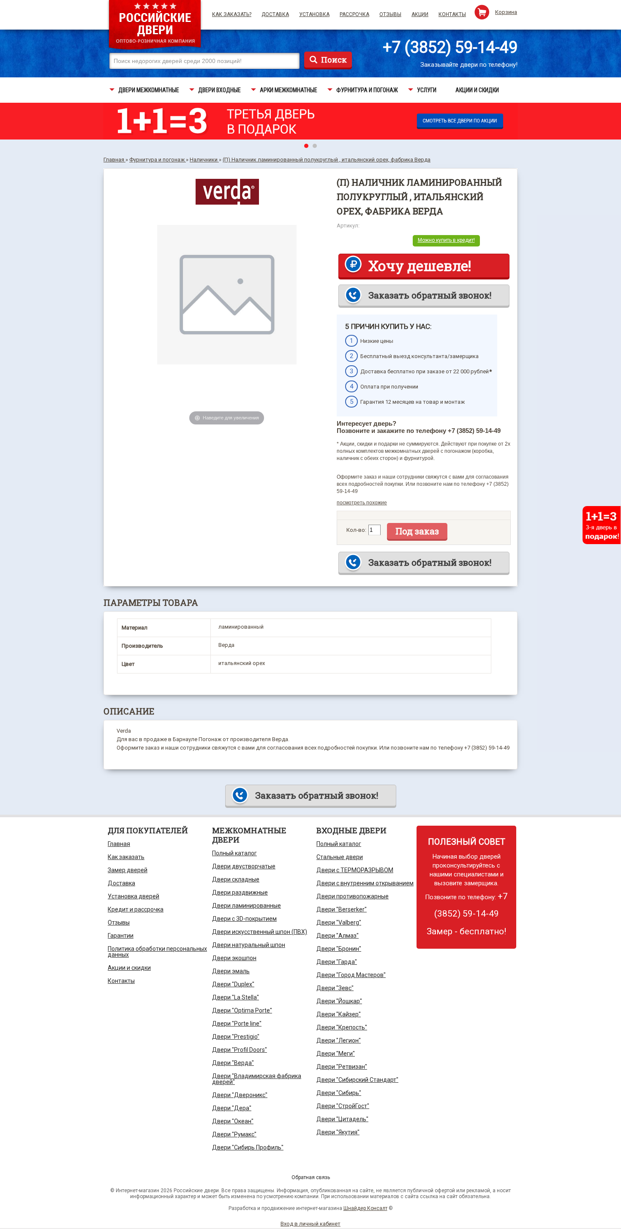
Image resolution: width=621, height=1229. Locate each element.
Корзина (506, 12)
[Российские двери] (155, 26)
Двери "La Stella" (235, 997)
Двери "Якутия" (338, 1132)
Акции (419, 14)
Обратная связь (310, 1177)
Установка (314, 14)
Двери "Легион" (338, 1040)
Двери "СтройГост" (342, 1106)
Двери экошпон (234, 958)
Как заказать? (231, 14)
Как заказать (126, 857)
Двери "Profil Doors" (239, 1049)
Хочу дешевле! (419, 265)
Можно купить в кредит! (446, 240)
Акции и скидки (129, 967)
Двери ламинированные (246, 905)
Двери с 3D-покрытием (244, 918)
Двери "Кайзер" (338, 1014)
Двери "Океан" (232, 1121)
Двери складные (235, 879)
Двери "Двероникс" (239, 1095)
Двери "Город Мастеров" (351, 975)
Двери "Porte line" (236, 1023)
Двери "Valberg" (338, 922)
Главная (119, 843)
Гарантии (120, 935)
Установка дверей (133, 896)
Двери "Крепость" (341, 1027)
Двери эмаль (231, 971)
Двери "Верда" (233, 1062)
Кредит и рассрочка (135, 909)
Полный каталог (234, 853)
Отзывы (390, 14)
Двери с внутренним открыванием (365, 883)
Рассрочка (354, 14)
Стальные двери (339, 857)
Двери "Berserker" (341, 909)
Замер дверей (127, 870)
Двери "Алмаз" (337, 935)
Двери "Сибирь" (338, 1092)
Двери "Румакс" (234, 1134)
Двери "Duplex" (233, 984)
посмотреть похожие (362, 503)
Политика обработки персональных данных (157, 951)
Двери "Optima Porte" (242, 1010)
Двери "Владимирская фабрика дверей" (256, 1079)
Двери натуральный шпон (248, 945)
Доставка (275, 14)
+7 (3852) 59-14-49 (450, 47)
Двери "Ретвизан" (341, 1066)
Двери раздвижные (240, 892)
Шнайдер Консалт (365, 1208)
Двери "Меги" (335, 1053)
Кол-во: (356, 530)
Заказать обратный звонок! (429, 295)
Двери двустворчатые (243, 866)
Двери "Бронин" (338, 948)
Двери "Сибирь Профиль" (247, 1147)
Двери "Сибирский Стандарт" (357, 1079)
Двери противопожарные (352, 896)
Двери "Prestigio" (235, 1036)
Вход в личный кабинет (310, 1224)
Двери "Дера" (231, 1108)
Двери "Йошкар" (339, 1001)
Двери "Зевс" (335, 988)
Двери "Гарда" (336, 961)
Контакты (452, 14)
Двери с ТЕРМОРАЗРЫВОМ (354, 870)
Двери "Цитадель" (342, 1119)
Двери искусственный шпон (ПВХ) (259, 931)
